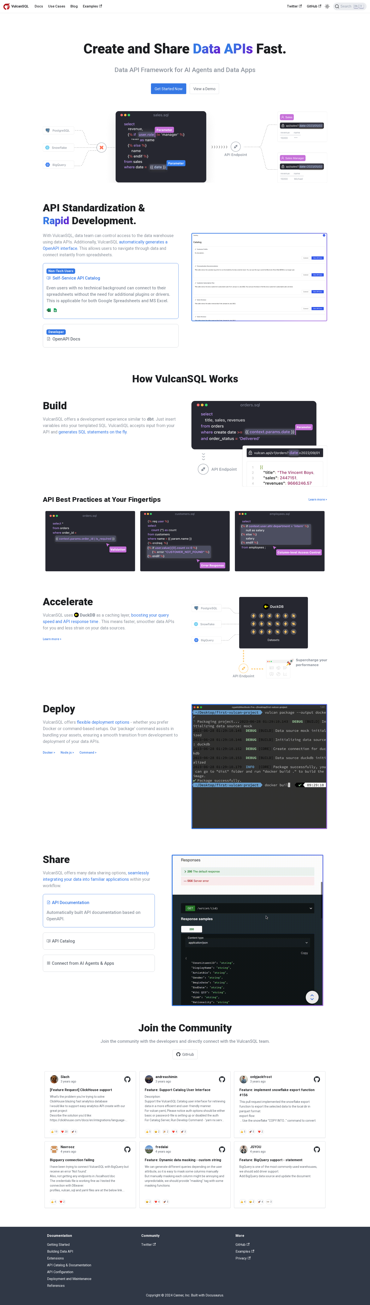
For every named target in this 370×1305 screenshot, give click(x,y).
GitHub (312, 6)
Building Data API (60, 1251)
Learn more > (318, 499)
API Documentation (70, 902)
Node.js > (68, 752)
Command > (88, 752)
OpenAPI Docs (64, 336)
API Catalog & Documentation (69, 1265)
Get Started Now (169, 89)
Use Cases (56, 6)
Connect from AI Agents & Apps (83, 963)
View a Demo (204, 89)
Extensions (55, 1258)
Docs (39, 6)
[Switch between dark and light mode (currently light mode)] (327, 6)
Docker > (49, 752)
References (56, 1286)
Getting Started (58, 1245)
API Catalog (63, 941)
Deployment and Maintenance (69, 1279)
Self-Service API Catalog (74, 275)
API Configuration (60, 1272)
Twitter (292, 6)
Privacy (241, 1258)
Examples (90, 6)
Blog (74, 6)
